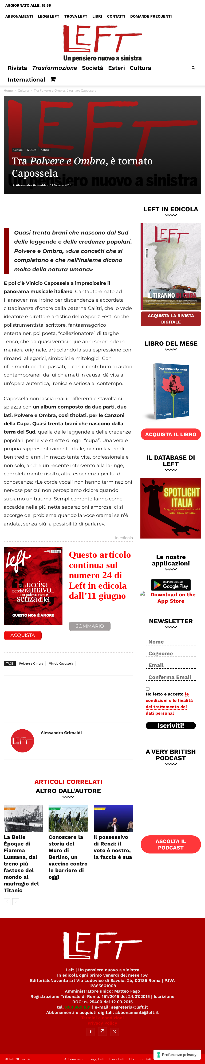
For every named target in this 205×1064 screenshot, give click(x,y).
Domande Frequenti (151, 16)
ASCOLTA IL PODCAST (171, 844)
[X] (60, 210)
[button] (193, 68)
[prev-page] (7, 901)
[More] (95, 210)
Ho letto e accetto (169, 703)
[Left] (102, 42)
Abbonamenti (19, 16)
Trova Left (75, 16)
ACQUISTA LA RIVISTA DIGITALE (171, 319)
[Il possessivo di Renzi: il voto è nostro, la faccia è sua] (113, 818)
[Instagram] (102, 1031)
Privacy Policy (102, 1023)
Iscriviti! (170, 725)
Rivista (17, 67)
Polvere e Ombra (31, 663)
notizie (45, 150)
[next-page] (15, 901)
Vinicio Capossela (61, 663)
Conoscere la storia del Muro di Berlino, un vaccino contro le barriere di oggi (68, 857)
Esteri (116, 67)
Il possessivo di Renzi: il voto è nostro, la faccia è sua (113, 847)
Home (8, 90)
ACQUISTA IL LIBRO (170, 434)
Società (92, 67)
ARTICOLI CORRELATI (68, 781)
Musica (31, 150)
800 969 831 (78, 1007)
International (26, 79)
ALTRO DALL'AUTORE (68, 790)
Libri (97, 16)
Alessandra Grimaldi (31, 185)
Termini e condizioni (102, 1017)
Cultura (140, 67)
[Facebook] (42, 210)
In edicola (124, 538)
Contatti (116, 16)
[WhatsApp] (77, 210)
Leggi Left (48, 16)
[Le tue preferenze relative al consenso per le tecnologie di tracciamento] (177, 1055)
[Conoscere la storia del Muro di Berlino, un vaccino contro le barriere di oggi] (68, 818)
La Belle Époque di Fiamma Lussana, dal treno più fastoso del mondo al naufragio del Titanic (21, 863)
